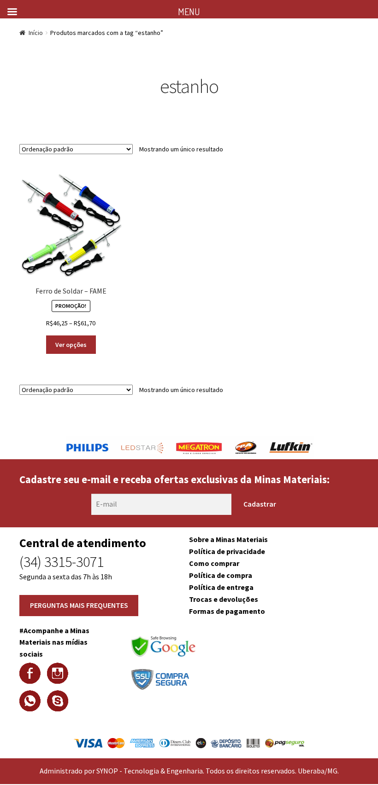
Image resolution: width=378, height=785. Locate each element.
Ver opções (71, 345)
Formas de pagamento (227, 611)
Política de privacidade (227, 551)
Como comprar (214, 563)
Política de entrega (221, 587)
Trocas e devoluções (223, 599)
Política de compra (220, 575)
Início (36, 33)
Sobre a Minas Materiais (228, 539)
